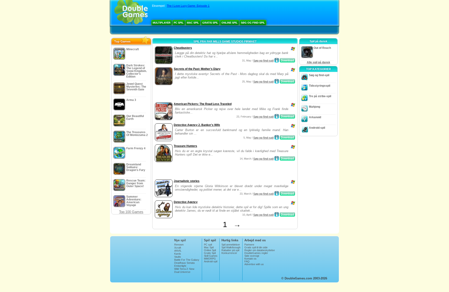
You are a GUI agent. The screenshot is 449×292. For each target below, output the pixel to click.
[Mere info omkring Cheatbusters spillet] (276, 60)
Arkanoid (315, 117)
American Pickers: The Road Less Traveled (203, 104)
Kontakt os (250, 258)
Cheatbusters (183, 48)
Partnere (249, 244)
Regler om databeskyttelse (259, 250)
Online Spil (229, 22)
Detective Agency (186, 202)
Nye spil (180, 240)
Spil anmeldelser (230, 244)
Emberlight (180, 265)
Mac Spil (193, 22)
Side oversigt (251, 255)
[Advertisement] (208, 94)
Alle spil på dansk (318, 62)
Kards (177, 253)
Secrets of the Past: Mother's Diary (197, 69)
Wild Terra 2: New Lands (184, 270)
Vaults (177, 256)
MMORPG (210, 258)
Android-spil (317, 127)
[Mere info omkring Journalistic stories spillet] (276, 193)
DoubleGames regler (256, 253)
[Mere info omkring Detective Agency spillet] (276, 214)
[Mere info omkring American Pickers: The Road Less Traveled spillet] (276, 116)
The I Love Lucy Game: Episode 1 (188, 5)
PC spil (179, 22)
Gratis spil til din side (256, 247)
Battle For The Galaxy (186, 259)
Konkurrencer (229, 253)
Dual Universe (182, 272)
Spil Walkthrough (230, 247)
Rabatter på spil (230, 250)
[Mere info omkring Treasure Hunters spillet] (276, 158)
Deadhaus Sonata (184, 262)
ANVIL (177, 250)
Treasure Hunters (185, 146)
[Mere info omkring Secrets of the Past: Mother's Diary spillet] (276, 81)
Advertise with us (254, 264)
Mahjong (314, 106)
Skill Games (210, 255)
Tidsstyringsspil (319, 85)
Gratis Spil (210, 22)
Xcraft (177, 247)
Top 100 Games (131, 212)
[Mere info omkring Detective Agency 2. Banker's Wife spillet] (276, 137)
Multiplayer (161, 22)
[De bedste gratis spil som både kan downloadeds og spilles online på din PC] (131, 13)
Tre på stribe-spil (320, 96)
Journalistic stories (186, 181)
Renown (179, 244)
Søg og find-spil (253, 22)
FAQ (247, 261)
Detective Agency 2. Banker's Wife (197, 125)
